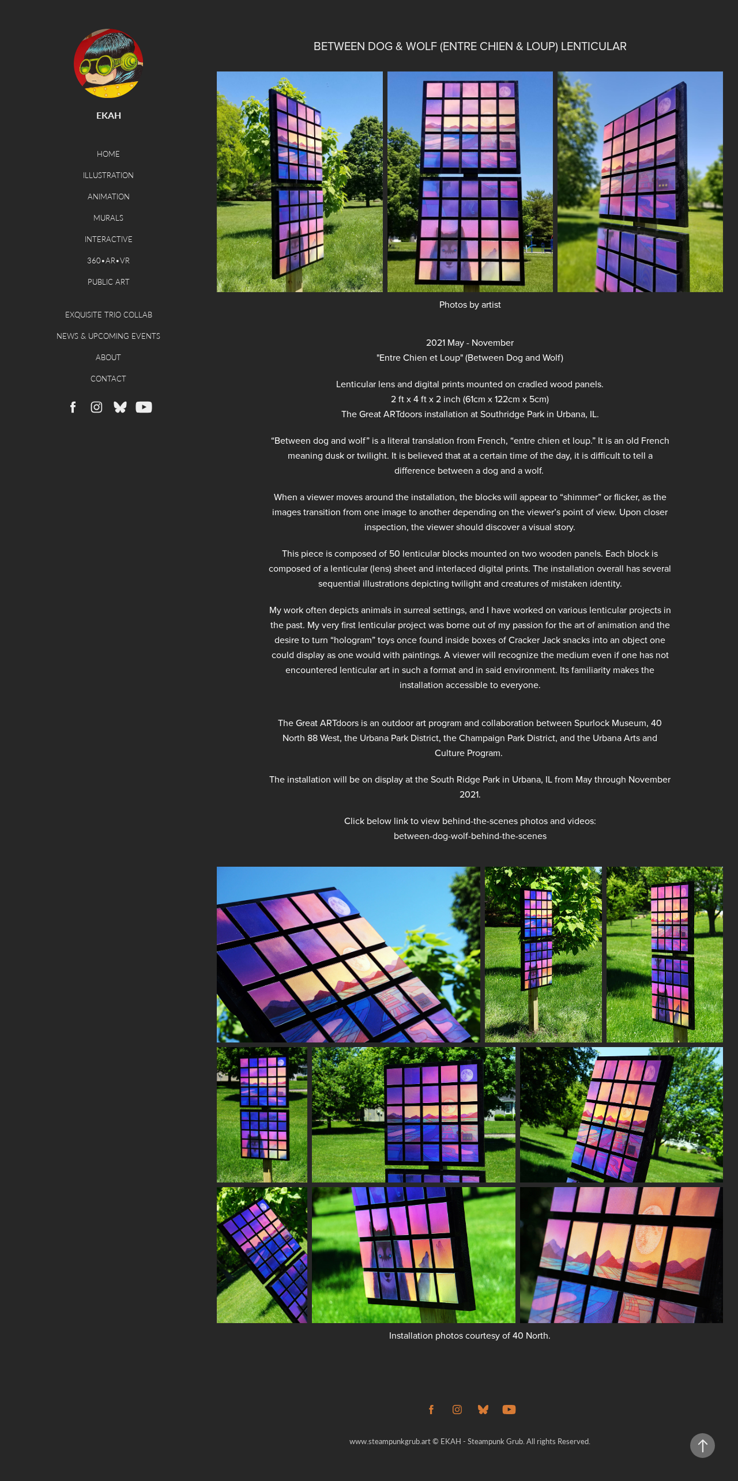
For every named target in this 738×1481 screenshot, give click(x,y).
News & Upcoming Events (108, 336)
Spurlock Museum (610, 722)
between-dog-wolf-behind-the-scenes (470, 835)
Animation (109, 196)
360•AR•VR (108, 260)
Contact (108, 378)
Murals (108, 217)
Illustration (108, 175)
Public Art (109, 281)
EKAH (108, 115)
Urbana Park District (399, 737)
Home (108, 153)
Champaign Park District (507, 737)
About (108, 357)
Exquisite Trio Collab (108, 314)
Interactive (109, 239)
